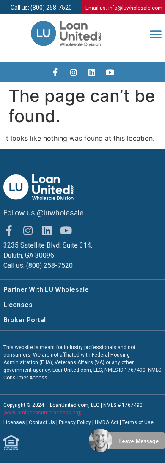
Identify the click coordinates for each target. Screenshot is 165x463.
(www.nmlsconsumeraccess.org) (42, 413)
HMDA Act (106, 422)
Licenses (18, 305)
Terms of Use (138, 422)
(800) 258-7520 (49, 265)
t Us (50, 422)
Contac (37, 422)
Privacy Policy (75, 422)
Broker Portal (24, 320)
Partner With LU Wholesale (46, 290)
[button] (155, 34)
